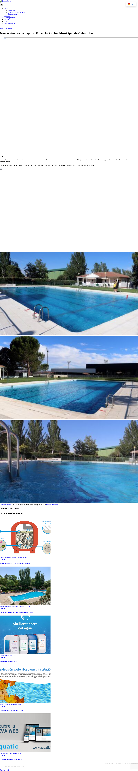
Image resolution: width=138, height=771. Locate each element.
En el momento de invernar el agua (11, 704)
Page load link (4, 770)
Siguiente (9, 28)
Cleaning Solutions (132, 763)
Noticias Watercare (52, 504)
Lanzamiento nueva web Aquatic (10, 753)
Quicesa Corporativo (109, 763)
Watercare (121, 763)
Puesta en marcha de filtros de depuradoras (13, 558)
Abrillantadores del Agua (8, 655)
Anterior (2, 28)
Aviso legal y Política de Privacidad (14, 766)
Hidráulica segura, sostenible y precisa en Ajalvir (15, 606)
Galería (2, 559)
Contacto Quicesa (5, 504)
